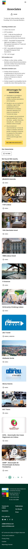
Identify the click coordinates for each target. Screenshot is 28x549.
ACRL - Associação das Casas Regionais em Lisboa (13, 436)
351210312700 (15, 497)
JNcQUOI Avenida (9, 179)
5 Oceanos (6, 281)
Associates (5, 511)
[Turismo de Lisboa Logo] (4, 2)
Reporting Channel (7, 544)
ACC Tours (6, 409)
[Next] (21, 477)
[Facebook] (10, 519)
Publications (19, 506)
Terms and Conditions (8, 535)
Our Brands (18, 509)
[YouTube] (5, 519)
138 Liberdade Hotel (10, 230)
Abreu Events (7, 384)
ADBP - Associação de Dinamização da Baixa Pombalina (11, 465)
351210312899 (15, 499)
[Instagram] (12, 519)
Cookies (4, 541)
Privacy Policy (5, 538)
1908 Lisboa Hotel (9, 256)
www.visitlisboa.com (8, 526)
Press (17, 512)
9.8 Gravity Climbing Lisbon (12, 307)
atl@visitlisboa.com (8, 524)
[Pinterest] (3, 519)
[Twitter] (7, 519)
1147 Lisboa (6, 205)
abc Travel (6, 333)
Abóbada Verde (8, 358)
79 (18, 477)
